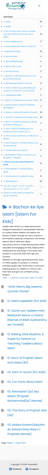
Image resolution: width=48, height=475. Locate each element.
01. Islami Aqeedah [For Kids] (27, 301)
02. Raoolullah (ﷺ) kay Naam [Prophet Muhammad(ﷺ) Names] (24, 396)
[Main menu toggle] (39, 5)
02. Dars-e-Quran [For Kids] (26, 372)
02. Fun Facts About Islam (25, 382)
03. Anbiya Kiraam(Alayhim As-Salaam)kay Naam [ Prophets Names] (26, 429)
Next (24, 443)
